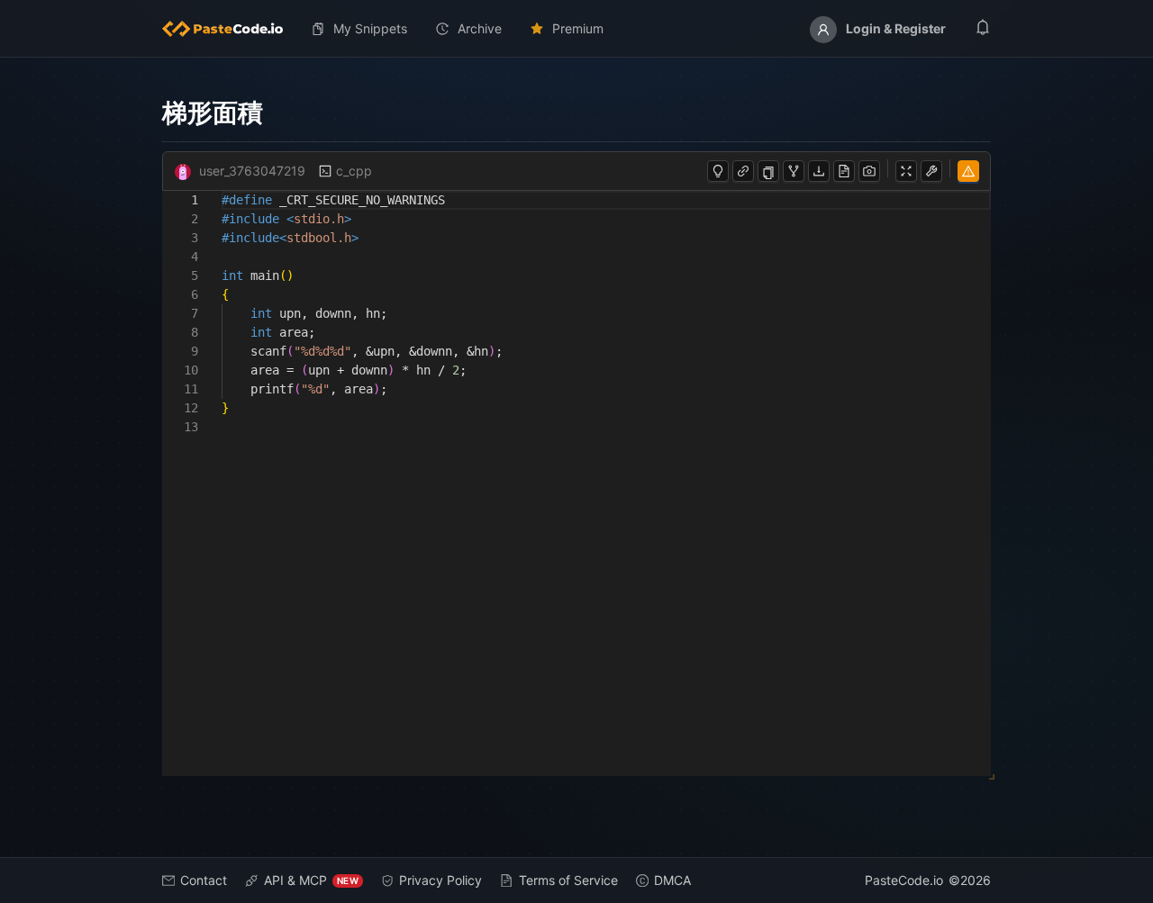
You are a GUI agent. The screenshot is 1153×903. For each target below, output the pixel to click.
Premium (578, 28)
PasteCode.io (904, 880)
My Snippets (370, 28)
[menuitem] (229, 29)
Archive (480, 28)
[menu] (576, 29)
